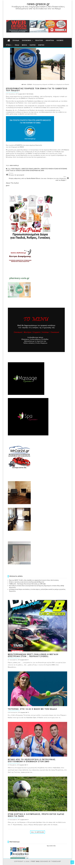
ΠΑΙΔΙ (17, 45)
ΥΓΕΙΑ (8, 45)
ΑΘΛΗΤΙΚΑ (50, 40)
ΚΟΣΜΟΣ (60, 40)
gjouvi (21, 94)
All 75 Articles (37, 832)
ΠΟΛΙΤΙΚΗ (39, 40)
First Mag (35, 861)
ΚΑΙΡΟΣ (33, 45)
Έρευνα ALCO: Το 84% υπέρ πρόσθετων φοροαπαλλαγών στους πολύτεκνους (34, 580)
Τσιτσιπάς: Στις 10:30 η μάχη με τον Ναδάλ (32, 709)
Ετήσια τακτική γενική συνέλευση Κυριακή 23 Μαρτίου (26, 582)
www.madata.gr (14, 165)
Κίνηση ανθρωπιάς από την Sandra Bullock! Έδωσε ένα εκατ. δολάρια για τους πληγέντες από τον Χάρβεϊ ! (37, 178)
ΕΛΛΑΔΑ (16, 40)
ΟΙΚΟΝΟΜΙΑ (27, 40)
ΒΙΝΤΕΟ (41, 45)
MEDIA (24, 45)
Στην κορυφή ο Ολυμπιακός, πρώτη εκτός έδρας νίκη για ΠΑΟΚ (36, 815)
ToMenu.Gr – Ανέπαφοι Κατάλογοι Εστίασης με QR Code (27, 584)
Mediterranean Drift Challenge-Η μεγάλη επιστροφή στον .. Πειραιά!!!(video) (33, 655)
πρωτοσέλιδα (51, 846)
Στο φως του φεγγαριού (16, 174)
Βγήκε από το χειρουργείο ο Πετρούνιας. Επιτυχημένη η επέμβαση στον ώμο (32, 760)
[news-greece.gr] (8, 40)
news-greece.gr (38, 3)
